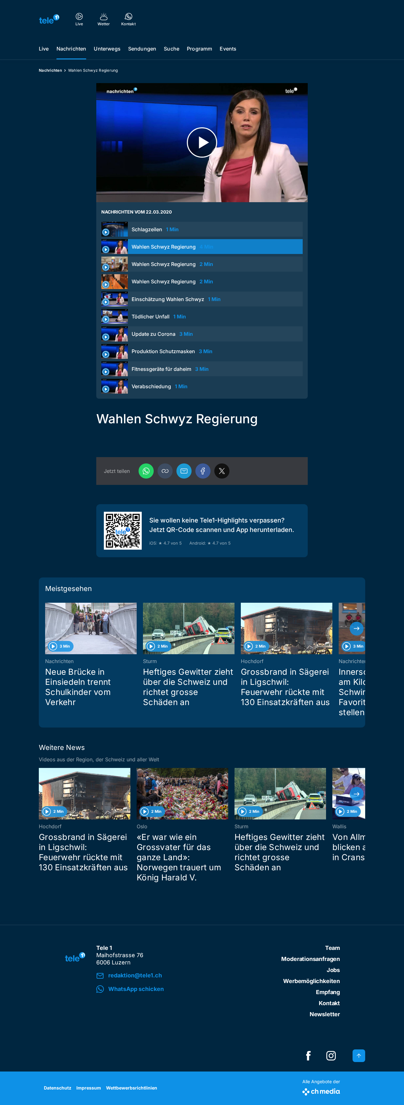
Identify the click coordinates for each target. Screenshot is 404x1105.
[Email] (184, 471)
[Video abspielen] (202, 142)
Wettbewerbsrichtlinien (131, 1087)
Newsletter (325, 1014)
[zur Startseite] (49, 19)
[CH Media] (321, 1090)
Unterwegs (107, 48)
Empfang (328, 992)
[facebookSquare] (308, 1055)
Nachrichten (71, 48)
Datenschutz (57, 1087)
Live (44, 48)
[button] (165, 471)
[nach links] (47, 629)
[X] (221, 471)
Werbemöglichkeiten (311, 981)
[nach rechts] (357, 629)
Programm (199, 48)
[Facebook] (203, 471)
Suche (171, 48)
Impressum (88, 1087)
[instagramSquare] (331, 1055)
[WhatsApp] (146, 471)
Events (228, 48)
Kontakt (329, 1003)
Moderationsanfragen (310, 959)
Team (332, 948)
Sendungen (142, 48)
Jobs (333, 970)
